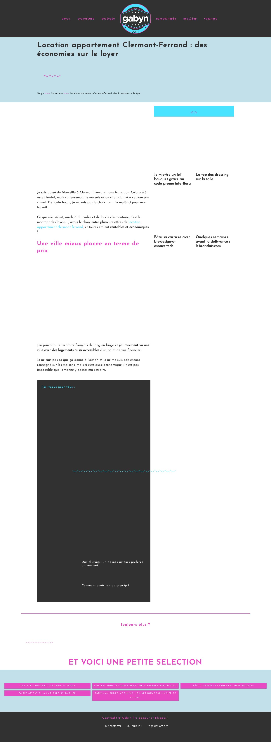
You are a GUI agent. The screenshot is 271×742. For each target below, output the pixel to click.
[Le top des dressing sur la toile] (215, 150)
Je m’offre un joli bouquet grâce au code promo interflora (172, 179)
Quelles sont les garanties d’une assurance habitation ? (135, 686)
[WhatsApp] (202, 124)
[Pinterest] (193, 124)
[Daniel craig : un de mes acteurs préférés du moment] (59, 566)
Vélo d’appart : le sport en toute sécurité (223, 686)
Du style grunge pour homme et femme (47, 686)
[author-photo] (84, 571)
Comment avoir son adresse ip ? (105, 585)
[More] (211, 124)
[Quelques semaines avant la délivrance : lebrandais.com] (215, 212)
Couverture (57, 93)
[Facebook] (176, 124)
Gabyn (40, 93)
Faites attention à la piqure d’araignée (47, 693)
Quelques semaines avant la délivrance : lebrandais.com (213, 241)
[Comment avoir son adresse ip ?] (59, 588)
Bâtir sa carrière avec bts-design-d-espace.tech (172, 241)
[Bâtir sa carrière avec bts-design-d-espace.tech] (173, 212)
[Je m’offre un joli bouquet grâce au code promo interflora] (173, 150)
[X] (185, 124)
